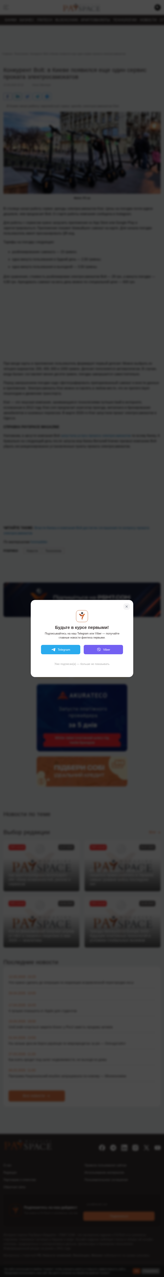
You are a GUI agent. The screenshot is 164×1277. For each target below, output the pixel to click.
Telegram (64, 649)
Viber (106, 649)
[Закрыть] (126, 606)
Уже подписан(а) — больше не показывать (82, 664)
